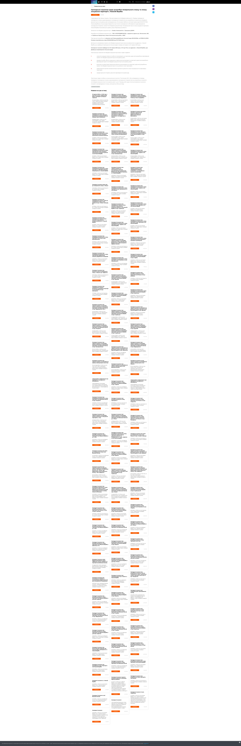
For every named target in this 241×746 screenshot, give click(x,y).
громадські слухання (95, 86)
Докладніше (146, 743)
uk (101, 1)
